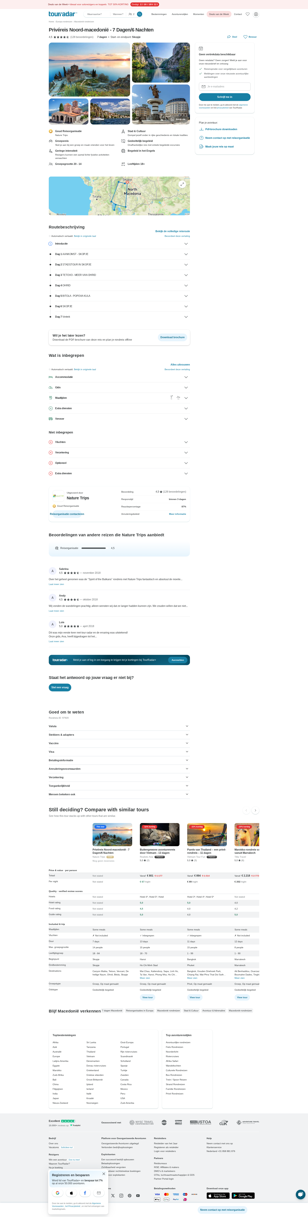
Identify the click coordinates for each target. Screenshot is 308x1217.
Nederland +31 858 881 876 (221, 1151)
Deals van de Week (219, 14)
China (56, 1084)
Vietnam (90, 1056)
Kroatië (90, 1098)
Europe (56, 1056)
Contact (238, 14)
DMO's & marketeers (164, 1171)
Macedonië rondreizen (168, 1010)
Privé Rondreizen (174, 1093)
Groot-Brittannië (94, 1079)
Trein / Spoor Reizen (176, 1079)
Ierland (90, 1089)
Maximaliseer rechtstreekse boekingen (121, 1171)
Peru (122, 1093)
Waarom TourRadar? (59, 1163)
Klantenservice (214, 1147)
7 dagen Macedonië (112, 1010)
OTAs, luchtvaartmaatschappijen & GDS (174, 1175)
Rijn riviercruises (128, 1051)
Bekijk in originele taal (85, 236)
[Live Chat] (300, 1194)
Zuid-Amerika (127, 1103)
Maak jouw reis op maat (219, 146)
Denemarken (93, 1061)
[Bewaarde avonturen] (247, 14)
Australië (57, 1051)
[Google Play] (243, 1195)
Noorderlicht (172, 1051)
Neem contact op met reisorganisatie (227, 138)
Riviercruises (172, 1056)
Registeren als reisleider (166, 1147)
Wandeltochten (173, 1065)
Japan (56, 1098)
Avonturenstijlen (180, 14)
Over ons (53, 1143)
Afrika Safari (172, 1061)
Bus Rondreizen (174, 1075)
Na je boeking (56, 1167)
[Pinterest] (129, 1195)
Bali (54, 1079)
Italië (88, 1093)
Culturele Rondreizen (176, 1070)
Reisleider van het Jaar (165, 1143)
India (55, 1093)
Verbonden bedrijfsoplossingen (117, 1147)
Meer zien (145, 978)
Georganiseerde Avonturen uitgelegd (120, 1143)
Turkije (123, 1070)
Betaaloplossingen (110, 1163)
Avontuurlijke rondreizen (178, 1042)
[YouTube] (138, 1195)
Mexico (124, 1089)
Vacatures (61, 1147)
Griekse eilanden (95, 1075)
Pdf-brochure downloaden (221, 129)
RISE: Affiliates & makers (166, 1167)
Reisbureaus (160, 1163)
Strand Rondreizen (175, 1084)
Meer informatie (177, 514)
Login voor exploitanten (113, 1175)
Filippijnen (58, 1089)
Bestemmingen (159, 14)
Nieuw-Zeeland (60, 1103)
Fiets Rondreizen (174, 1047)
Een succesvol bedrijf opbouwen (117, 1159)
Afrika (55, 1042)
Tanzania (91, 1047)
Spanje (124, 1065)
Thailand (90, 1051)
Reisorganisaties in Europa (139, 1010)
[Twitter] (113, 1195)
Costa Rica (126, 1084)
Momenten (198, 14)
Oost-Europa (126, 1042)
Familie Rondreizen (176, 1089)
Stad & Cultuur (191, 1010)
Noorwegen (92, 1103)
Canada (124, 1079)
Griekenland (92, 1070)
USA (122, 1098)
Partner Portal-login (164, 1178)
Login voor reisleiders (165, 1151)
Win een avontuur (64, 1159)
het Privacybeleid (73, 1206)
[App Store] (218, 1195)
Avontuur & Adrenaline (213, 1010)
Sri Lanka (91, 1042)
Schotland (125, 1061)
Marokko (57, 1070)
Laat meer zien (56, 584)
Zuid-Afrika (58, 1075)
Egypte (56, 1065)
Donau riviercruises (96, 1065)
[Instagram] (121, 1195)
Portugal (124, 1047)
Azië (55, 1047)
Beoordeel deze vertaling (177, 236)
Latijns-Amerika (60, 1061)
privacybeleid (223, 108)
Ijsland (89, 1084)
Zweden (124, 1075)
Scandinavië (126, 1056)
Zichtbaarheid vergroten (113, 1167)
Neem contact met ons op (220, 1143)
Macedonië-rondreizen (240, 1010)
